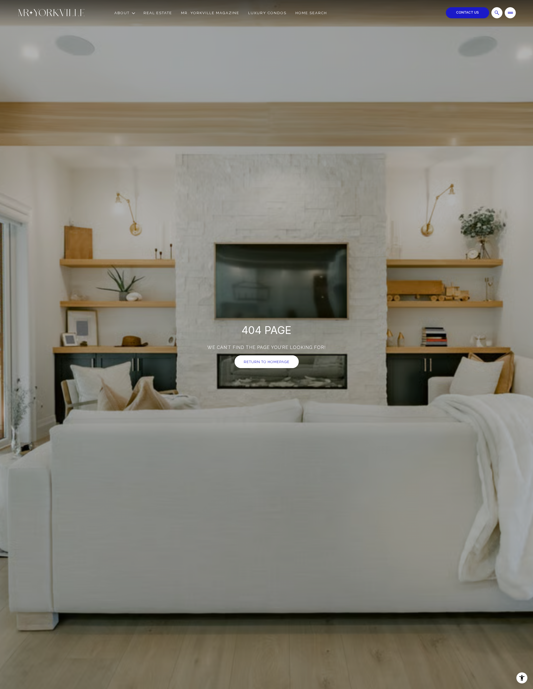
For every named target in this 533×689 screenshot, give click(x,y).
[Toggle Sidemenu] (510, 12)
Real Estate (158, 13)
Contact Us (467, 12)
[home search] (496, 12)
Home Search (311, 13)
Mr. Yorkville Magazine (210, 13)
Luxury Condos (267, 13)
